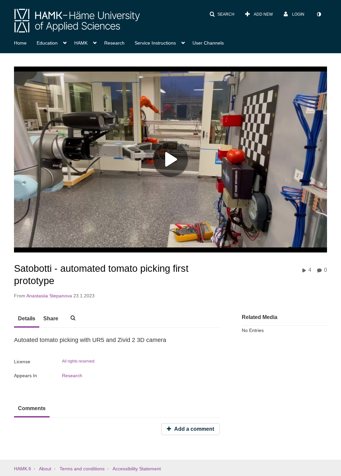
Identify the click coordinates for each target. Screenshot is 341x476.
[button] (222, 14)
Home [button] (20, 43)
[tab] (26, 319)
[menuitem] (25, 42)
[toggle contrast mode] (318, 14)
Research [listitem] (72, 375)
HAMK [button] (81, 43)
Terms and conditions (82, 468)
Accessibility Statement (137, 468)
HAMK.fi (22, 468)
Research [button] (114, 43)
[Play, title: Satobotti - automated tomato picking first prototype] (170, 159)
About (45, 468)
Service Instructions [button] (155, 43)
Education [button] (47, 43)
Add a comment (193, 429)
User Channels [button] (208, 43)
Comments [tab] (32, 408)
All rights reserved (78, 361)
